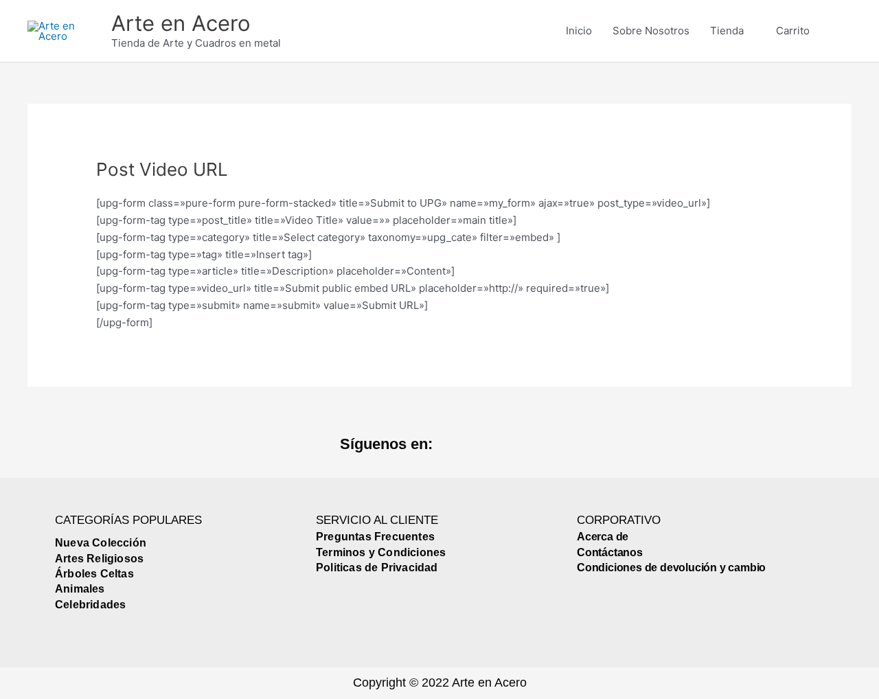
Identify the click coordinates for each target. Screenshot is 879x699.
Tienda (727, 30)
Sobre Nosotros (651, 30)
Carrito (793, 30)
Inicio (579, 30)
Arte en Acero (181, 23)
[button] (835, 31)
